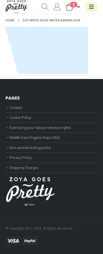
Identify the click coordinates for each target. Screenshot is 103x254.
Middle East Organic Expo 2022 (34, 137)
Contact (15, 107)
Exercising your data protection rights (40, 127)
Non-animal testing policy (30, 147)
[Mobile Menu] (91, 7)
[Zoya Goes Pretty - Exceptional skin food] (16, 6)
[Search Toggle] (45, 6)
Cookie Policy (20, 117)
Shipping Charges (24, 167)
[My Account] (57, 6)
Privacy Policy (20, 157)
